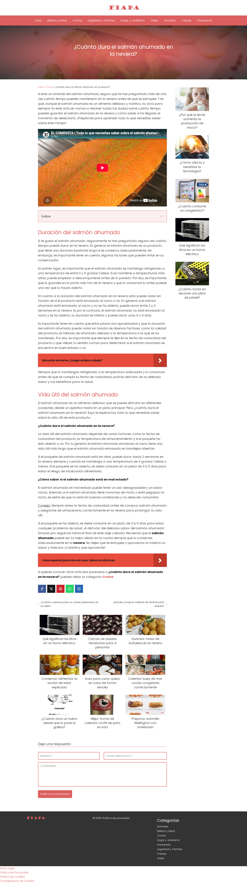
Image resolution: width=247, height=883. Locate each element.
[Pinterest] (60, 589)
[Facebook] (42, 589)
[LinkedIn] (79, 589)
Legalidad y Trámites (101, 20)
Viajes (154, 20)
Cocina (77, 20)
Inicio (38, 20)
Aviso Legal (7, 868)
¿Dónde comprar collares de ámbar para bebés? (138, 604)
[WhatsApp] (70, 589)
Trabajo (186, 20)
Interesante (204, 20)
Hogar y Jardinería (132, 20)
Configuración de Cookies (17, 881)
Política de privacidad (116, 818)
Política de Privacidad (14, 872)
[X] (51, 589)
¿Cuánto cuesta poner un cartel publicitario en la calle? (69, 604)
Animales (170, 20)
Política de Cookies (12, 877)
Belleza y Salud (57, 20)
